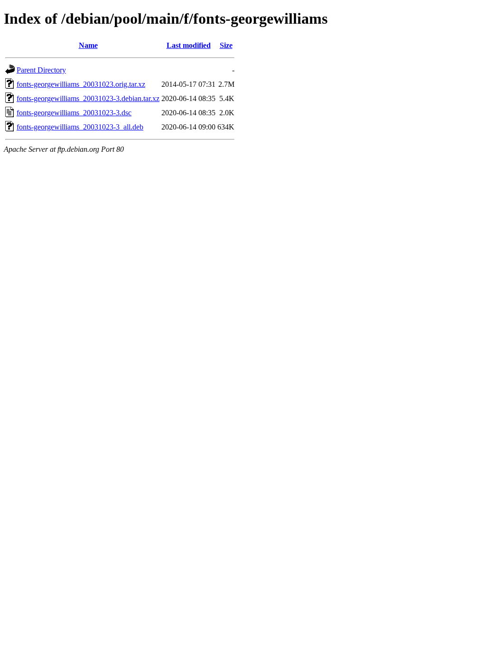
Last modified (189, 45)
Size (226, 45)
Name (88, 45)
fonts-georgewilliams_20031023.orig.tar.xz (81, 84)
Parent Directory (41, 70)
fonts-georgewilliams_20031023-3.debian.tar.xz (88, 98)
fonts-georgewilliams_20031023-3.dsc (74, 113)
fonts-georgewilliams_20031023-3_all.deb (80, 127)
